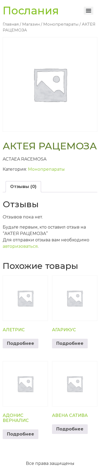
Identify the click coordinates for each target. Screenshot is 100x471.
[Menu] (88, 11)
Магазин (31, 24)
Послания (31, 10)
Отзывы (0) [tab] (23, 186)
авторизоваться (20, 246)
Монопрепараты (60, 24)
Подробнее (20, 343)
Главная (11, 24)
